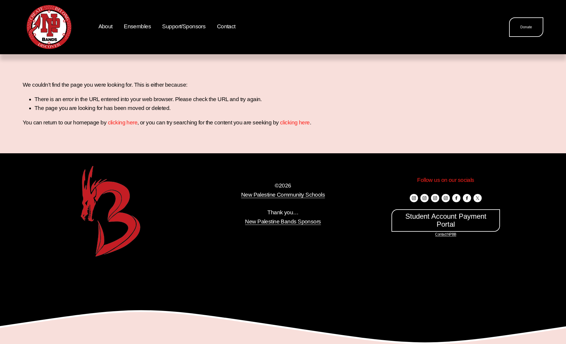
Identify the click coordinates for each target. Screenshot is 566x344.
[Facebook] (456, 198)
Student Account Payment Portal (445, 220)
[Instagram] (414, 198)
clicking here (123, 122)
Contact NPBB (445, 234)
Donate (526, 27)
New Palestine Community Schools (283, 195)
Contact (226, 26)
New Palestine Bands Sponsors (283, 221)
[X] (477, 198)
